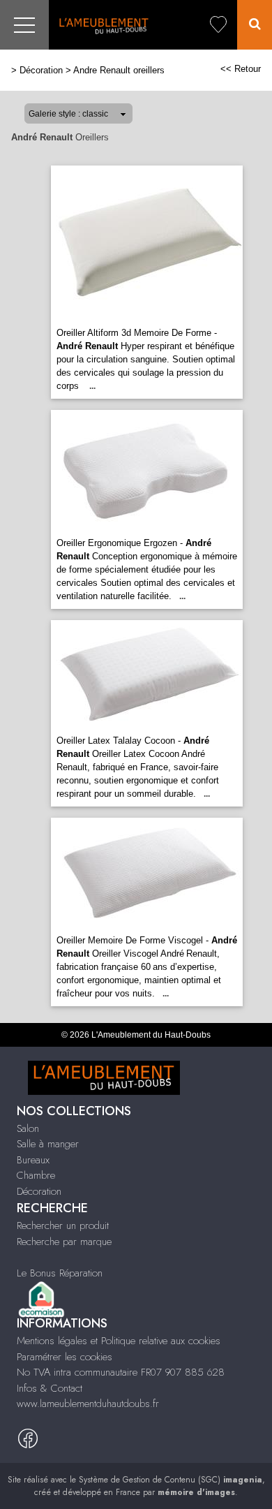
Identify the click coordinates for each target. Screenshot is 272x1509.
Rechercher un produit (63, 1225)
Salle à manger (48, 1143)
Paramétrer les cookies (64, 1356)
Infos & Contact (49, 1388)
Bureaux (33, 1160)
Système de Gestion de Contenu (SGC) (170, 1479)
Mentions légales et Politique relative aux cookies (118, 1340)
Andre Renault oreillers (119, 70)
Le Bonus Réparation (60, 1273)
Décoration (41, 70)
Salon (28, 1128)
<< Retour (240, 69)
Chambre (36, 1175)
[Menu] (24, 25)
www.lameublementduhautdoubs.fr (88, 1403)
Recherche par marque (64, 1241)
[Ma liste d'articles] (218, 25)
